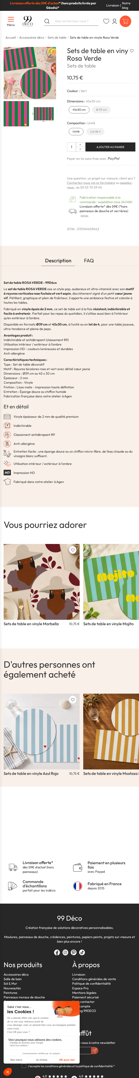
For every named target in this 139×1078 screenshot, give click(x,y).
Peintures (10, 993)
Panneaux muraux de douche (24, 997)
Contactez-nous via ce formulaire (91, 183)
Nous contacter (83, 1002)
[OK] (94, 1050)
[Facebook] (57, 952)
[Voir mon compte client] (106, 21)
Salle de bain (13, 979)
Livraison (112, 5)
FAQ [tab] (89, 260)
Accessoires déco (16, 974)
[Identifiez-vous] (114, 21)
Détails (84, 215)
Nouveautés (12, 988)
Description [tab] (58, 260)
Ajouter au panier (110, 147)
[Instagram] (65, 952)
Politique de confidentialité (91, 983)
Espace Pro (80, 988)
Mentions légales (84, 993)
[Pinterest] (73, 952)
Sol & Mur (10, 983)
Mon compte (81, 1006)
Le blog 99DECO (84, 1011)
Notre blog (126, 5)
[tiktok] (82, 952)
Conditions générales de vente (94, 979)
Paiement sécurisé (85, 997)
